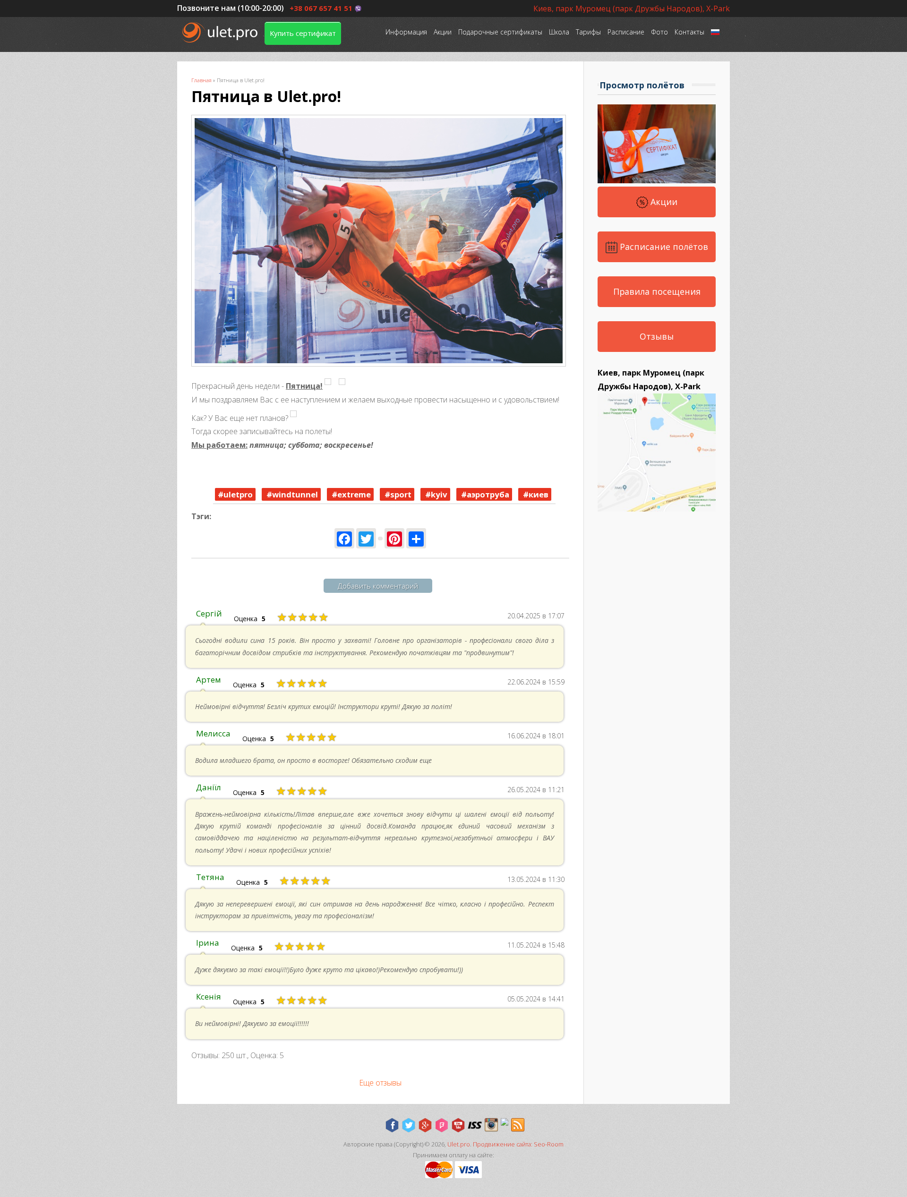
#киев (534, 494)
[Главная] (221, 32)
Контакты (689, 31)
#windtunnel (291, 494)
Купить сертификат (303, 33)
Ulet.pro (458, 1144)
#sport (397, 494)
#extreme (350, 494)
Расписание (626, 31)
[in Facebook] (392, 1125)
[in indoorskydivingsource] (475, 1125)
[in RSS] (518, 1125)
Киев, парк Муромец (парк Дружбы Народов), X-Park (631, 8)
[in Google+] (425, 1125)
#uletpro (235, 494)
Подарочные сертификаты (500, 31)
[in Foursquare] (442, 1125)
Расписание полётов (662, 246)
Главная (201, 80)
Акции (443, 31)
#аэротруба (484, 494)
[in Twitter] (409, 1125)
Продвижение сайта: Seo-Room (518, 1144)
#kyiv (435, 494)
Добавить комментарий (378, 585)
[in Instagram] (491, 1125)
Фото (659, 31)
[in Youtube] (458, 1125)
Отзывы (657, 336)
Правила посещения (657, 291)
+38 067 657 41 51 (321, 8)
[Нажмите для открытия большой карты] (657, 508)
